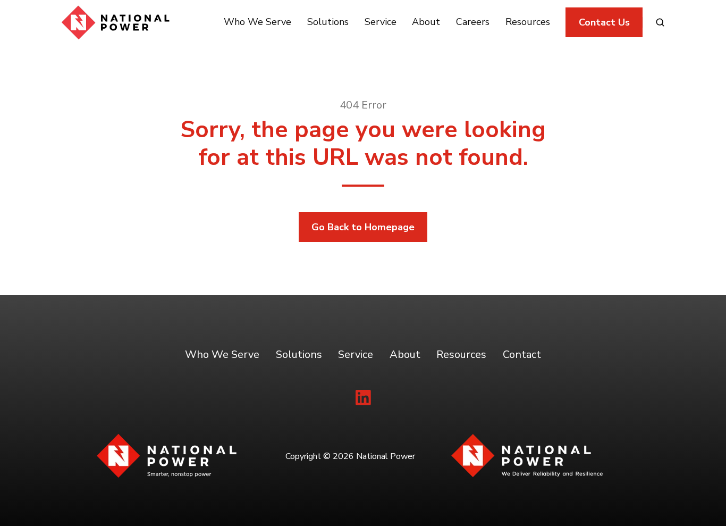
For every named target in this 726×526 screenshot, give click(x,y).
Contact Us (604, 22)
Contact (522, 354)
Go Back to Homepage (363, 227)
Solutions (328, 21)
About (426, 21)
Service (380, 21)
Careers (472, 21)
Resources (527, 21)
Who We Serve (257, 21)
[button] (660, 22)
